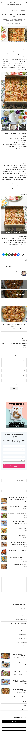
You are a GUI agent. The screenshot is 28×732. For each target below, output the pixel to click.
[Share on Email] (9, 254)
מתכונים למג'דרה (23, 634)
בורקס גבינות (19, 260)
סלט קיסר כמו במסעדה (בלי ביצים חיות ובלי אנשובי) (19, 672)
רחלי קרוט (17, 23)
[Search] (1, 3)
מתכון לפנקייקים (23, 619)
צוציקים (25, 701)
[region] (14, 721)
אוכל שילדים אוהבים (18, 8)
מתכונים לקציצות (23, 638)
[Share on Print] (12, 254)
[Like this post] (12, 266)
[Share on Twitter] (9, 266)
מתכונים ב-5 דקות (23, 631)
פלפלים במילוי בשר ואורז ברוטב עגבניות (18, 550)
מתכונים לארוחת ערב (22, 612)
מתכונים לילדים (23, 627)
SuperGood (24, 709)
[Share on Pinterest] (15, 254)
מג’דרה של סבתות (23, 535)
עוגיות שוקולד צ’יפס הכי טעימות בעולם (18, 506)
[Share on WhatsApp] (6, 254)
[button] (14, 117)
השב (2, 338)
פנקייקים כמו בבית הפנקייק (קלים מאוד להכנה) (19, 655)
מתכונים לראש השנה (22, 616)
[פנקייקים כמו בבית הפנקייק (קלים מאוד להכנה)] (5, 656)
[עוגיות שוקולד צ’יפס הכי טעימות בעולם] (5, 665)
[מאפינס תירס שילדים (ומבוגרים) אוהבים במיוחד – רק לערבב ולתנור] (5, 682)
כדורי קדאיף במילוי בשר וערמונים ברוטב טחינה (14, 324)
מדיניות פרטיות (17, 717)
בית (26, 8)
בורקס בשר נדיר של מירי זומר (20, 564)
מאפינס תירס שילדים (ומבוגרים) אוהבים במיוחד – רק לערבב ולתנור (20, 681)
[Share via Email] (6, 266)
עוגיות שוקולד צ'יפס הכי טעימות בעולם (18, 623)
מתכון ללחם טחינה (23, 646)
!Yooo (25, 705)
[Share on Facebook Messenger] (3, 254)
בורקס (25, 260)
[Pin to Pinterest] (7, 266)
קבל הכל (14, 721)
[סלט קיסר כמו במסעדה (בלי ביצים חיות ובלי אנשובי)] (5, 673)
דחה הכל (14, 729)
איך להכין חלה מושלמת (22, 642)
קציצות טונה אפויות (23, 528)
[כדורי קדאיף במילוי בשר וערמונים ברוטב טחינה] (14, 314)
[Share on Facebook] (18, 254)
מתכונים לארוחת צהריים (22, 608)
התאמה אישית (14, 725)
